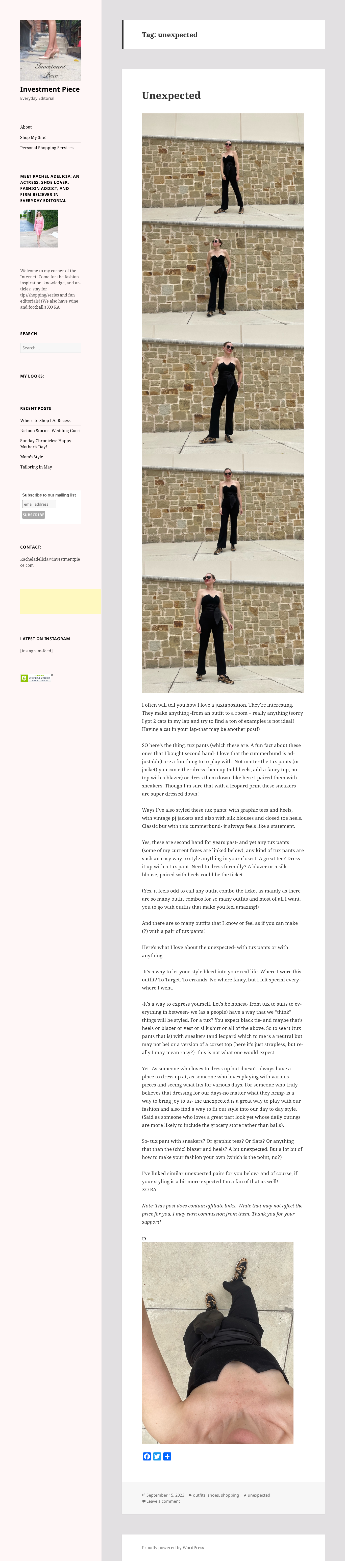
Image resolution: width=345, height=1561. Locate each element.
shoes (213, 1495)
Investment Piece (50, 89)
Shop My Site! (33, 137)
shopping (230, 1495)
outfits (199, 1495)
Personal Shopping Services (46, 148)
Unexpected (171, 95)
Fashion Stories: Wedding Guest (50, 430)
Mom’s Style (31, 457)
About (26, 127)
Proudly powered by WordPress (173, 1547)
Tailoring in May (36, 467)
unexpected (259, 1495)
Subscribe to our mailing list (49, 495)
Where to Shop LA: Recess (45, 420)
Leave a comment (163, 1501)
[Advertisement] (60, 601)
